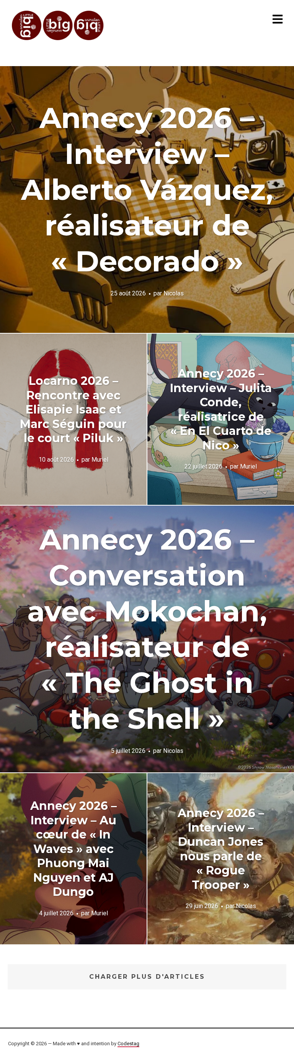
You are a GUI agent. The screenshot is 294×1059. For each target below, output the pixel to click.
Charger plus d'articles (147, 976)
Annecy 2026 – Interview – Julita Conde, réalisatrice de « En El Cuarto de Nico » (221, 409)
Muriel (99, 459)
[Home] (58, 25)
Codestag (128, 1043)
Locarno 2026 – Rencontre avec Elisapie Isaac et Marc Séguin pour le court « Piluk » (73, 409)
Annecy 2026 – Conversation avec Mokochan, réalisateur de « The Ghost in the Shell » (147, 629)
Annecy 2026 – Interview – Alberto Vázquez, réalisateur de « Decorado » (147, 189)
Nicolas (173, 293)
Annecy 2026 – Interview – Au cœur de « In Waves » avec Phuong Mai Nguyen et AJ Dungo (73, 849)
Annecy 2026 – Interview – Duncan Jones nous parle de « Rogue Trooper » (221, 849)
